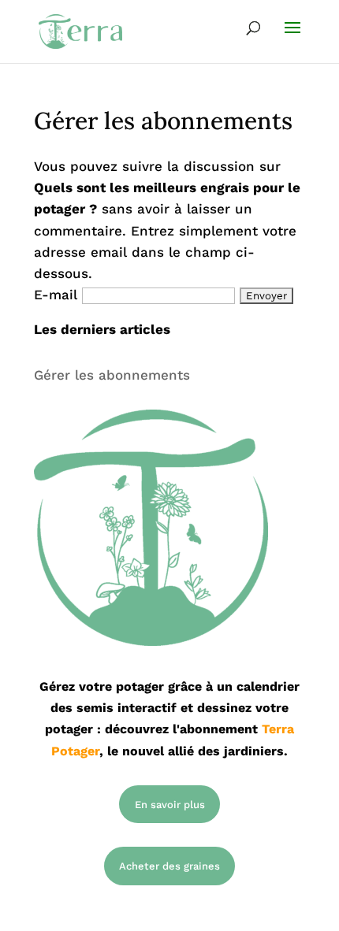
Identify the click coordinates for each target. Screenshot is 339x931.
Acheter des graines (169, 866)
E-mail (55, 294)
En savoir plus (170, 804)
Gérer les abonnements (112, 375)
